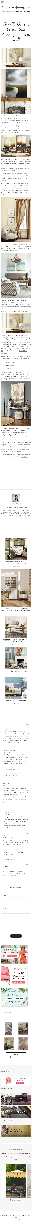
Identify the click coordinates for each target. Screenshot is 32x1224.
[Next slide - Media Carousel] (28, 1180)
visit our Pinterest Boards (23, 455)
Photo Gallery (24, 457)
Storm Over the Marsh (15, 118)
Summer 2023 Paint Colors (16, 671)
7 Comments (21, 44)
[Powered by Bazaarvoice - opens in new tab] (15, 1057)
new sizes (11, 161)
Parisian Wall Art (21, 432)
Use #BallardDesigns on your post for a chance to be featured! (14, 1016)
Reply (27, 724)
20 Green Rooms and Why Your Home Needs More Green (16, 563)
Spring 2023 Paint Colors (16, 701)
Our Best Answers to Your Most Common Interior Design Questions (16, 609)
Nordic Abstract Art (23, 311)
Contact (19, 1219)
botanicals (15, 250)
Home (12, 1219)
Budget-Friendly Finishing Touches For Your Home (16, 641)
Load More (12, 1054)
